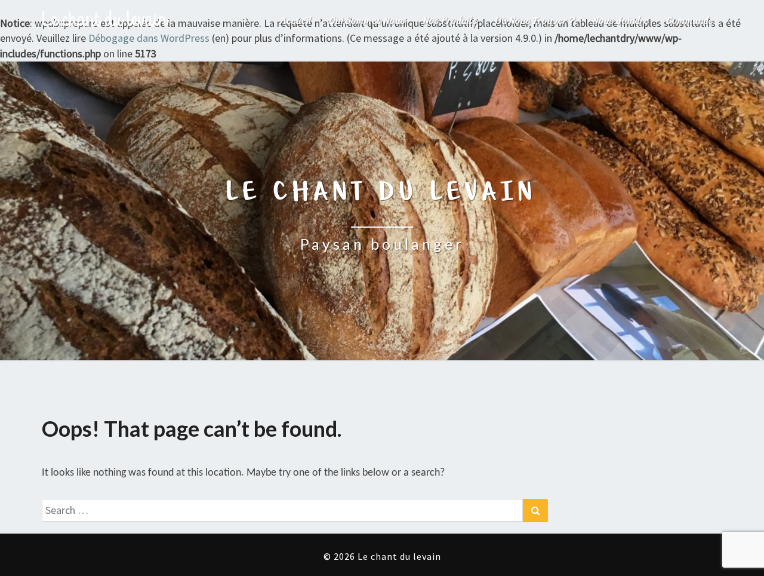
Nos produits (450, 21)
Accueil (296, 21)
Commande (690, 21)
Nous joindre (621, 21)
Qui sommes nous (367, 21)
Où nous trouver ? (535, 21)
